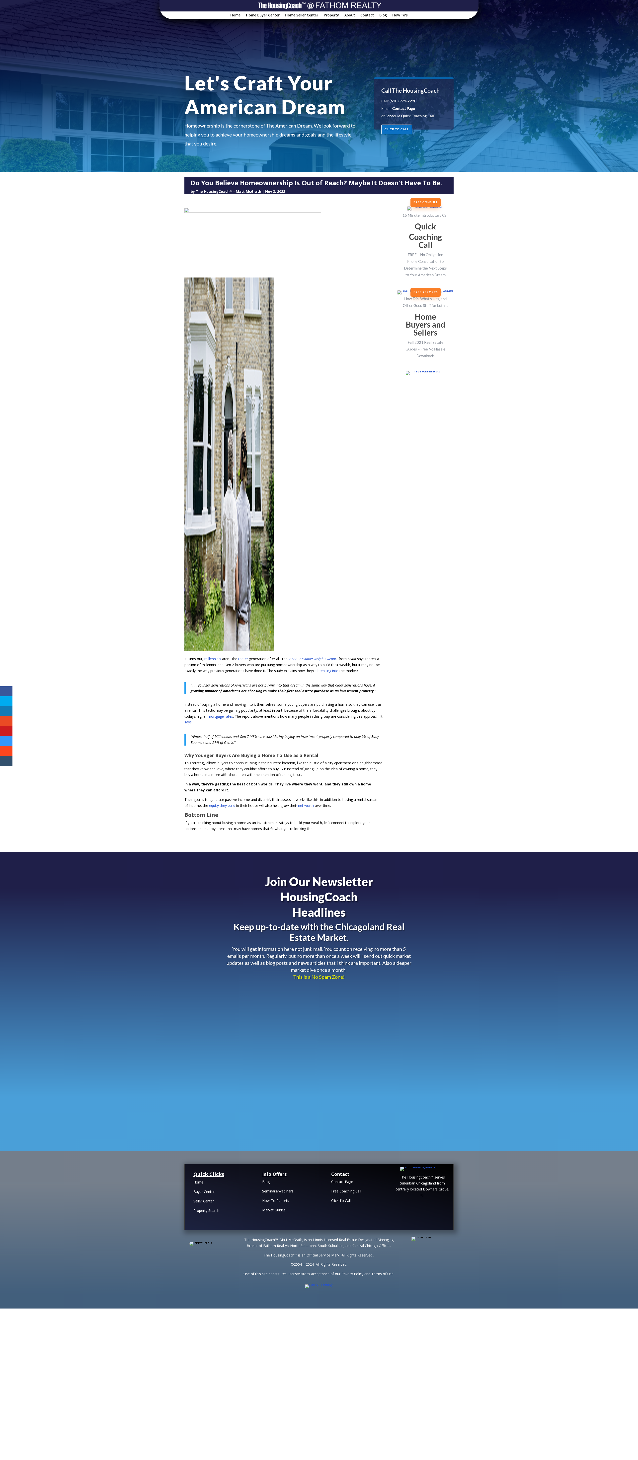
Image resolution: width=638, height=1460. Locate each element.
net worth (306, 805)
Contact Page (342, 1181)
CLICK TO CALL (397, 129)
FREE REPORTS (425, 292)
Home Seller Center (301, 15)
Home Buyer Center (263, 15)
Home (235, 15)
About (349, 15)
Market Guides (274, 1210)
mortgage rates (220, 716)
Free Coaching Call (346, 1191)
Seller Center (203, 1201)
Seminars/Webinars (277, 1191)
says (188, 722)
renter (243, 658)
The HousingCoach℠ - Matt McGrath (228, 191)
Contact (367, 15)
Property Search (206, 1210)
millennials (212, 658)
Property (331, 15)
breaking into (328, 670)
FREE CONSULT (425, 202)
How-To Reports (275, 1200)
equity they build (222, 805)
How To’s (400, 15)
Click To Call (341, 1200)
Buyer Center (204, 1191)
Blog (383, 15)
